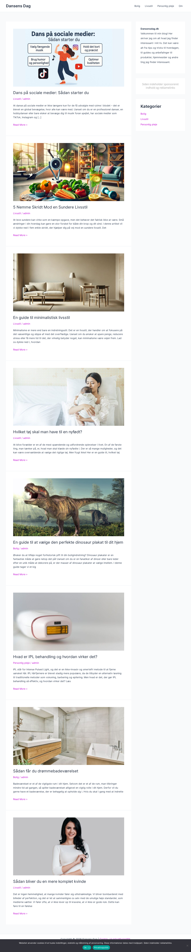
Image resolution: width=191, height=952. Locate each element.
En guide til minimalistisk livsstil (41, 317)
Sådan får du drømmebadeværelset (45, 771)
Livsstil (149, 5)
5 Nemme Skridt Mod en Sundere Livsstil (50, 207)
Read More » (20, 125)
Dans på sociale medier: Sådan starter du (51, 92)
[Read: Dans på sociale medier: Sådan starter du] (68, 57)
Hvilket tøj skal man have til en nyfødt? (47, 431)
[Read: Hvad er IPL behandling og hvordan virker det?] (68, 621)
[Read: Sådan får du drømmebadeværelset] (68, 735)
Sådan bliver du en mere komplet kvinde (49, 881)
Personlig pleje (165, 5)
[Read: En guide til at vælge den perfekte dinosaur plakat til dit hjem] (68, 507)
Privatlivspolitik (101, 947)
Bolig (137, 5)
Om (181, 5)
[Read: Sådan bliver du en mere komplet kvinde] (68, 846)
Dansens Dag (18, 6)
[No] (187, 945)
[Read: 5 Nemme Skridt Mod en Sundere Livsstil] (68, 171)
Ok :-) (87, 947)
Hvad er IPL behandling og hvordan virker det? (55, 656)
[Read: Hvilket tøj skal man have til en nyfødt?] (68, 396)
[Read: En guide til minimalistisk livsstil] (68, 282)
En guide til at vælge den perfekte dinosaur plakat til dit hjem (68, 542)
